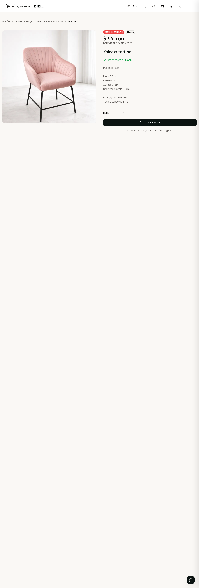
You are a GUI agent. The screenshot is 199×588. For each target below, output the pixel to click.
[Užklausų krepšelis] (162, 6)
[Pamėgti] (153, 6)
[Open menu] (190, 6)
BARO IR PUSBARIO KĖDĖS (50, 21)
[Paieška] (144, 6)
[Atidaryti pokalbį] (191, 580)
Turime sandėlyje (23, 21)
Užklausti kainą (152, 122)
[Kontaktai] (171, 6)
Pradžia (6, 21)
